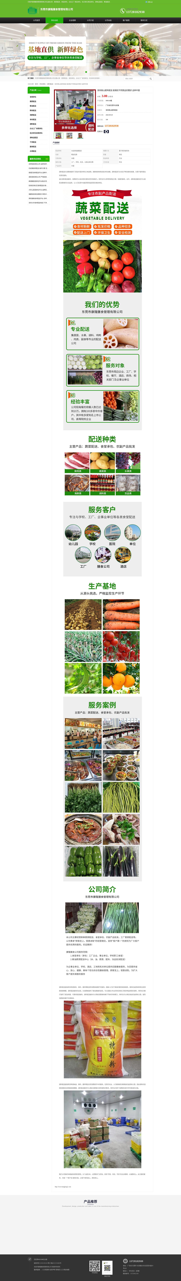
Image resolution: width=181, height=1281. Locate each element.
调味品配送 (34, 137)
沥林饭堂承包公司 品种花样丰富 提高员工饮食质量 (39, 164)
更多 (47, 159)
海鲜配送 (33, 115)
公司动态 (108, 20)
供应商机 (54, 20)
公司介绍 (90, 20)
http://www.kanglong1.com (63, 1187)
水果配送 (33, 151)
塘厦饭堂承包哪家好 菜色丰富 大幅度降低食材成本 (39, 194)
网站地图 (66, 1269)
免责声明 (52, 1269)
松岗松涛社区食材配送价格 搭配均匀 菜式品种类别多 (39, 185)
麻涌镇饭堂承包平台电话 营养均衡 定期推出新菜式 (39, 181)
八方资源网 (45, 1269)
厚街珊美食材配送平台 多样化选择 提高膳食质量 (39, 198)
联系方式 (144, 20)
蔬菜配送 (33, 101)
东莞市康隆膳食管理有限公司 (43, 1267)
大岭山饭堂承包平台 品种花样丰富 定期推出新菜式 (39, 190)
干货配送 (33, 142)
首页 (36, 84)
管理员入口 (59, 1269)
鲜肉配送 (33, 110)
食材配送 (33, 119)
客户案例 (126, 20)
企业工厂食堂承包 (36, 128)
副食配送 (33, 146)
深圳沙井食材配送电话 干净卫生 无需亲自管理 (39, 203)
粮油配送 (33, 106)
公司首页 (36, 20)
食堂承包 (33, 97)
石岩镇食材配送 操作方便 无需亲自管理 (39, 168)
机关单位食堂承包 (36, 133)
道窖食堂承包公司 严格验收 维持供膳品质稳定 (39, 177)
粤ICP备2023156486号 (54, 1263)
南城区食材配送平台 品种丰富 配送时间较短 (39, 172)
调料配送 (50, 84)
